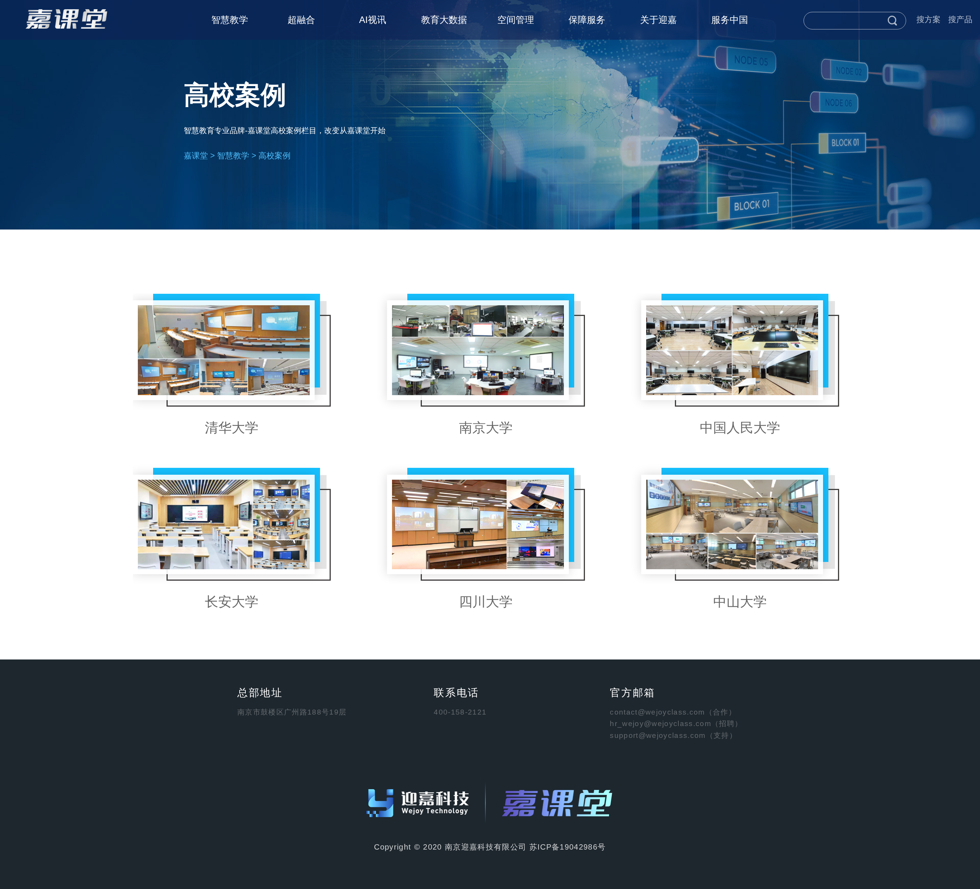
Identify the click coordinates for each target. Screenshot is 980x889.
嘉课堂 (196, 155)
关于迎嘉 (658, 20)
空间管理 (515, 20)
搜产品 (960, 19)
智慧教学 (229, 20)
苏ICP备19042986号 (567, 847)
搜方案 (928, 19)
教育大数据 (444, 20)
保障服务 (586, 20)
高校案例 (274, 155)
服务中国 (729, 20)
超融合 (301, 20)
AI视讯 (372, 20)
